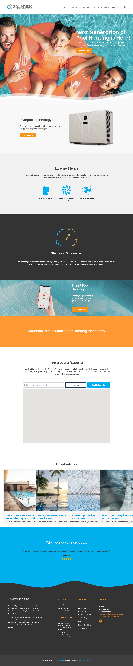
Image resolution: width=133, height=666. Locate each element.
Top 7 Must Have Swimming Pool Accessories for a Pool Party (65, 517)
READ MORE (78, 47)
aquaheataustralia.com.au (109, 616)
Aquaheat (62, 660)
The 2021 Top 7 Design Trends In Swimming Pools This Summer (97, 517)
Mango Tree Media (85, 660)
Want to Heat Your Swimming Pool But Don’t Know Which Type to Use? (31, 517)
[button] (125, 7)
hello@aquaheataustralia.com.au (111, 614)
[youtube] (100, 621)
